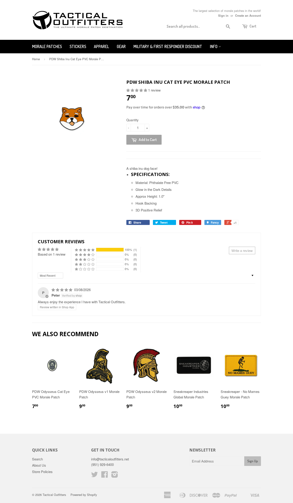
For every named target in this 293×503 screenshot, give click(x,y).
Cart (252, 26)
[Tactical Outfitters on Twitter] (94, 475)
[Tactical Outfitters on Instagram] (114, 475)
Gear (121, 46)
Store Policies (42, 471)
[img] (62, 289)
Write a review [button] (242, 250)
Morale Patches (47, 46)
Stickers (78, 46)
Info (214, 46)
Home (36, 59)
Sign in (223, 16)
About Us (39, 465)
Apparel (101, 46)
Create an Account (248, 16)
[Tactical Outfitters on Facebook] (104, 475)
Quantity (132, 120)
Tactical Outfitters (54, 494)
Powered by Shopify (84, 494)
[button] (137, 90)
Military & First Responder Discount (167, 46)
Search (37, 459)
